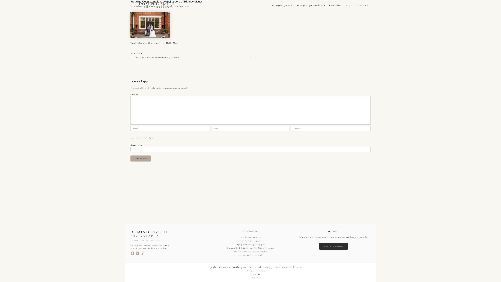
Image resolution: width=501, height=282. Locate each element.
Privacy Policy (256, 274)
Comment (134, 94)
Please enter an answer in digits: (141, 138)
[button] (291, 5)
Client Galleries (335, 5)
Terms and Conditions (256, 270)
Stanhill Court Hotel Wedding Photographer (250, 252)
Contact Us (361, 5)
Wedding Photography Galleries (309, 5)
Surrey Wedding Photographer (250, 237)
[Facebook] (132, 253)
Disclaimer (255, 277)
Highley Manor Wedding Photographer (250, 244)
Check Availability (334, 246)
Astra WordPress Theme (294, 267)
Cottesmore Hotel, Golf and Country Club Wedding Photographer (250, 248)
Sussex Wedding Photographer (250, 241)
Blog (348, 5)
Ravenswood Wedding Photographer (250, 255)
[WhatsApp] (142, 253)
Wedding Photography (280, 5)
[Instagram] (137, 253)
